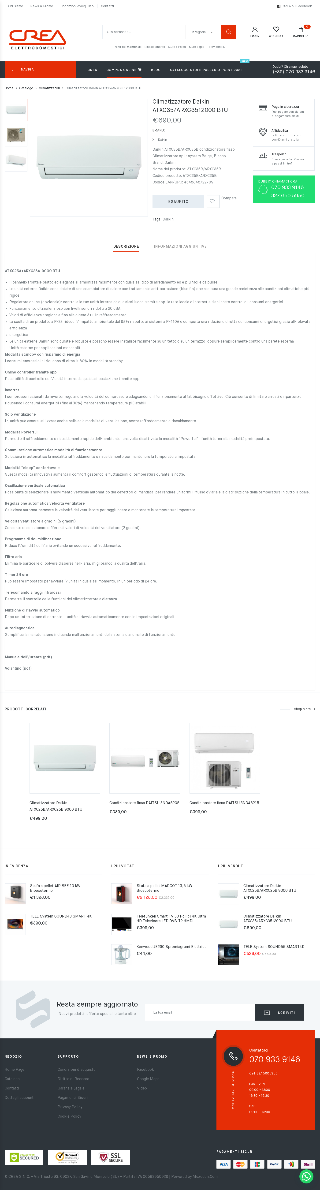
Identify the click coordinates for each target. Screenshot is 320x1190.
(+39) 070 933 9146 (294, 72)
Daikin (162, 140)
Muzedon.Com (205, 1177)
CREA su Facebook (297, 6)
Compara (229, 198)
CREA (92, 70)
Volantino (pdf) (18, 669)
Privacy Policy (70, 1107)
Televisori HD (216, 46)
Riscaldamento (155, 46)
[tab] (126, 247)
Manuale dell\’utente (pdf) (28, 657)
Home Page (14, 1070)
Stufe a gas (197, 46)
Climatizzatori (49, 88)
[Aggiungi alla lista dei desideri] (213, 199)
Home (9, 88)
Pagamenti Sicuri (73, 1098)
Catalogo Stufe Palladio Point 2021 (206, 70)
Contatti (107, 6)
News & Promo (41, 6)
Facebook (145, 1070)
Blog (156, 70)
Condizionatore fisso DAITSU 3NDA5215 (224, 803)
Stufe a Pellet (177, 46)
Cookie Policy (69, 1117)
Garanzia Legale (71, 1088)
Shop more (302, 709)
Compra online (122, 70)
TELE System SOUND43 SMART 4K (61, 916)
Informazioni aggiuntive (180, 247)
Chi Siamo (15, 6)
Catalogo (26, 88)
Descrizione (126, 247)
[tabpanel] (65, 775)
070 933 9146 (274, 1060)
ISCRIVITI (285, 1013)
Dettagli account (19, 1098)
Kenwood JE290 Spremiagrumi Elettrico (172, 947)
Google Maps (148, 1079)
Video (142, 1088)
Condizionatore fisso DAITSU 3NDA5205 (144, 803)
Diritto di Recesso (73, 1079)
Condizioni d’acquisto (77, 6)
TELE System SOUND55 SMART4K (273, 947)
